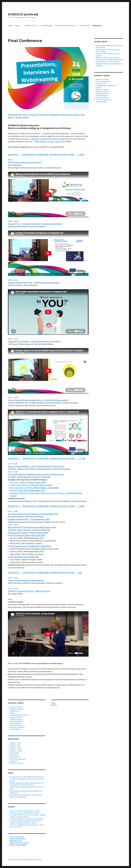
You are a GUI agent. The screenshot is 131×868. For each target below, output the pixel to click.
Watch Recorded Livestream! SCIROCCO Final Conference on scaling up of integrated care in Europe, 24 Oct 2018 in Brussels (26, 779)
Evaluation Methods (15, 723)
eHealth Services (14, 711)
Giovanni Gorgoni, (27, 490)
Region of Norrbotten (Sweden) (19, 843)
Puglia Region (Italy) (15, 841)
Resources (97, 25)
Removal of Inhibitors (16, 717)
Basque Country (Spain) (16, 837)
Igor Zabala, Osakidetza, (28, 482)
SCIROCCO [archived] (23, 14)
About (17, 25)
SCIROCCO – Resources (16, 763)
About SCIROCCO (14, 115)
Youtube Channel (22, 117)
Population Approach (15, 719)
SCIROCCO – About (15, 747)
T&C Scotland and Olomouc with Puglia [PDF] (27, 535)
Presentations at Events (70, 115)
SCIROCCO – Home (15, 743)
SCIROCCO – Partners (16, 751)
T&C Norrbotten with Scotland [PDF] (25, 557)
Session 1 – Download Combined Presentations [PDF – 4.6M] (46, 154)
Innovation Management (17, 727)
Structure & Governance (16, 709)
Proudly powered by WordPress (32, 859)
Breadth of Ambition (15, 725)
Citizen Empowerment (16, 721)
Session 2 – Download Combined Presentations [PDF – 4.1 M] (46, 458)
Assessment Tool (14, 757)
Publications (43, 115)
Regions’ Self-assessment (65, 25)
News (10, 25)
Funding (12, 713)
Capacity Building (14, 729)
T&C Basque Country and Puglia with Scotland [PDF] (31, 546)
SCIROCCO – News (15, 745)
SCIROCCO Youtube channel (49, 142)
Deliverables (54, 115)
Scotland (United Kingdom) (17, 845)
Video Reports (13, 761)
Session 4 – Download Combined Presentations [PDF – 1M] (45, 572)
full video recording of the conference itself (48, 139)
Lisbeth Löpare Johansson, (31, 485)
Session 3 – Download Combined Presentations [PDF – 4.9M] (46, 506)
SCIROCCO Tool (31, 25)
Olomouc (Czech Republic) (17, 839)
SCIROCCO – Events (15, 749)
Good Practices (47, 25)
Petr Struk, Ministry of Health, (34, 488)
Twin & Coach (85, 25)
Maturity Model (14, 753)
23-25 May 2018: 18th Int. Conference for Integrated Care (26, 819)
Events (25, 115)
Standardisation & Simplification (19, 715)
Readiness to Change (15, 707)
